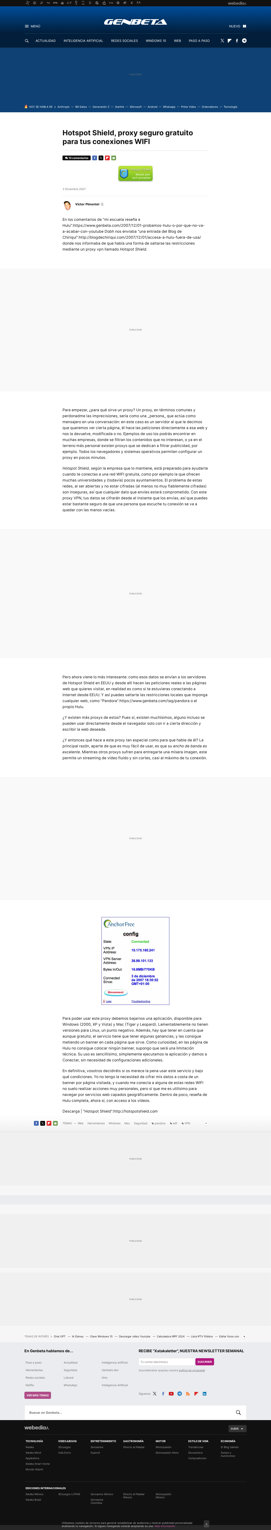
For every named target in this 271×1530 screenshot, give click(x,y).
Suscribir (205, 1361)
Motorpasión (163, 1447)
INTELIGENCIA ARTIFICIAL (83, 41)
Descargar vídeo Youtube (135, 1336)
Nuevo (234, 26)
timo (104, 1377)
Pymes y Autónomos (228, 1454)
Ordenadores (210, 106)
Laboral (68, 1377)
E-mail (113, 158)
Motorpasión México (163, 1496)
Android (152, 106)
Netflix (30, 1385)
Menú (35, 26)
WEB (177, 41)
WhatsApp (70, 1385)
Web (81, 1123)
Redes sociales (35, 1377)
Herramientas (96, 1123)
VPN (187, 1123)
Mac (127, 1123)
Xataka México (34, 1494)
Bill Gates (81, 106)
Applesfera (32, 1458)
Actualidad (71, 1362)
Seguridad (140, 1123)
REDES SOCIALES (124, 41)
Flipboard (229, 40)
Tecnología (230, 106)
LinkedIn (204, 1393)
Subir (235, 1428)
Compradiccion (197, 1458)
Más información (165, 1526)
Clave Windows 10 (101, 1336)
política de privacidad (192, 1370)
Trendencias (195, 1447)
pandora (160, 1123)
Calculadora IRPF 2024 (171, 1336)
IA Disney (78, 1336)
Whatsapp (169, 106)
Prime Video (188, 106)
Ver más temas (38, 1395)
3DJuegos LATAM (69, 1494)
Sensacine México (102, 1494)
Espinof (95, 1452)
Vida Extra (64, 1452)
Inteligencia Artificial (115, 1385)
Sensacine (97, 1447)
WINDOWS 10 (156, 41)
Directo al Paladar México (134, 1496)
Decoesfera (195, 1452)
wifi (175, 1123)
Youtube (171, 1393)
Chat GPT (60, 1336)
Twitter (222, 40)
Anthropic (64, 106)
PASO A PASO (199, 41)
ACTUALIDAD (46, 41)
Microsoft (136, 106)
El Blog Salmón (230, 1447)
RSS (188, 1393)
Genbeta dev (110, 1370)
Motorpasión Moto (167, 1452)
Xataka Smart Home (38, 1463)
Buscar (238, 1412)
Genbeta (135, 22)
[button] (89, 204)
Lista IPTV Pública (202, 1336)
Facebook (236, 40)
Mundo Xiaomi (34, 1469)
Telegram (244, 40)
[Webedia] (36, 1427)
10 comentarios (78, 158)
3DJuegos (64, 1447)
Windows (114, 1123)
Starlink (119, 106)
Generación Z (101, 106)
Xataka (30, 1447)
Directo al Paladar (134, 1447)
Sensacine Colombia (97, 1501)
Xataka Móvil (33, 1452)
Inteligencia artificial (115, 1362)
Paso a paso (33, 1362)
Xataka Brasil (33, 1499)
